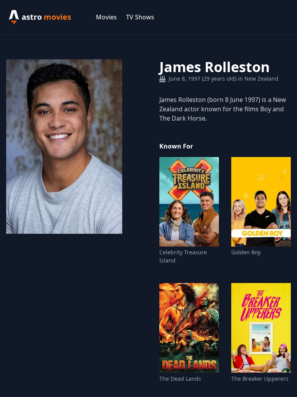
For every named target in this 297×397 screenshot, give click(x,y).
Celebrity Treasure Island (183, 256)
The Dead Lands (180, 378)
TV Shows (140, 17)
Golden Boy (246, 252)
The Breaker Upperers (259, 378)
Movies (106, 17)
